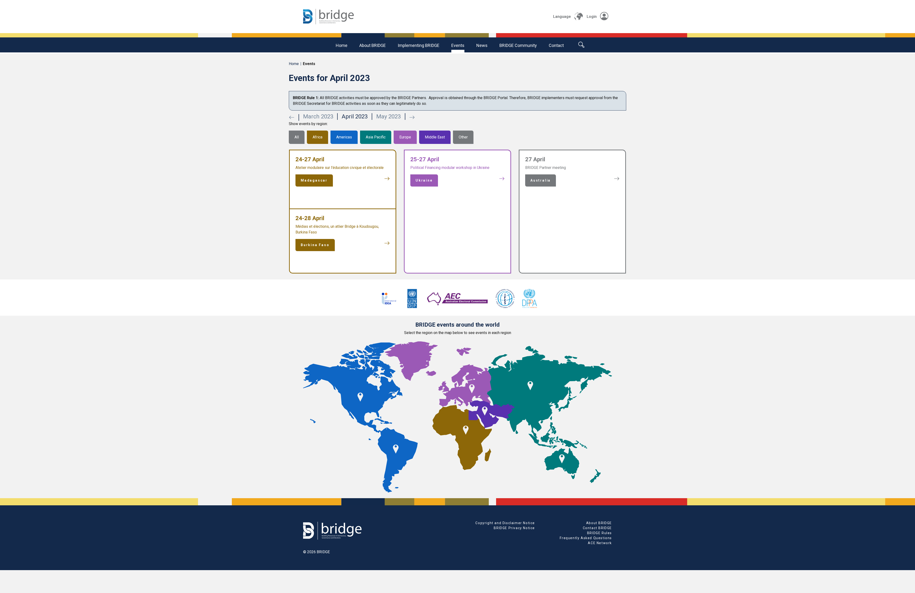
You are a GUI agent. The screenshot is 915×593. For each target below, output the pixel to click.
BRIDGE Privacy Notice (514, 528)
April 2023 (355, 116)
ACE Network (600, 543)
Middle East (435, 137)
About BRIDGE (372, 45)
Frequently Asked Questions (586, 538)
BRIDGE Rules (599, 533)
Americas (344, 137)
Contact (556, 45)
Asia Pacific (376, 137)
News (482, 45)
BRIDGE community (518, 45)
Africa (317, 137)
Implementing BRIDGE (418, 45)
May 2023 (388, 116)
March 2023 (318, 116)
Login (592, 16)
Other (463, 137)
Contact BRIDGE (597, 528)
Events (457, 45)
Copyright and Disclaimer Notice (505, 523)
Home (341, 45)
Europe (405, 137)
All (297, 137)
